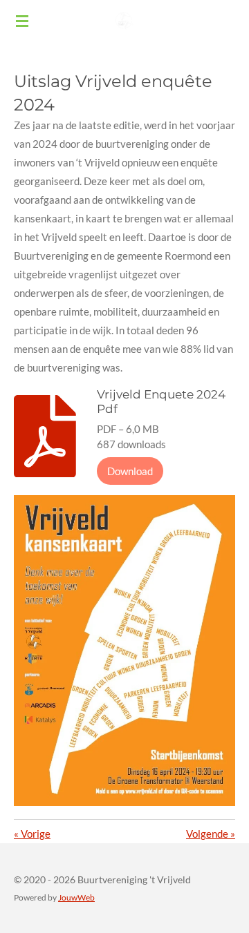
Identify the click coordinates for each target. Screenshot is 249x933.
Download (130, 471)
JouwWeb (76, 897)
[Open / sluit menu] (22, 21)
